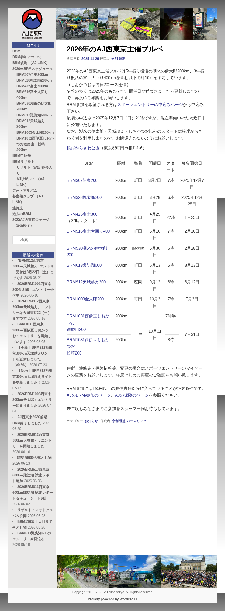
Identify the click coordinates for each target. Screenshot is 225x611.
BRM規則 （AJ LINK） (30, 63)
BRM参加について (27, 57)
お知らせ (91, 421)
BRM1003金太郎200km (35, 132)
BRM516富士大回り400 (88, 231)
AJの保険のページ (132, 395)
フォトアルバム (24, 190)
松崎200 (74, 353)
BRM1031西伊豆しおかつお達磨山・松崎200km (35, 144)
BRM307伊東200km (32, 74)
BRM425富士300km (32, 86)
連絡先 (17, 208)
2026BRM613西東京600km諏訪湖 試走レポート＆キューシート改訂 (32, 492)
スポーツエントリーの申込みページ (150, 104)
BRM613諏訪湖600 (84, 265)
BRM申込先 (21, 156)
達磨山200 (76, 329)
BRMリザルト (23, 162)
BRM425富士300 (82, 214)
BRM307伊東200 (82, 180)
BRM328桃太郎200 (84, 197)
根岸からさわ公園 (83, 148)
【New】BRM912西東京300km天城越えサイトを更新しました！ (32, 376)
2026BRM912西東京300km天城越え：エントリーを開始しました (32, 440)
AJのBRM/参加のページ (89, 395)
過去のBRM (21, 214)
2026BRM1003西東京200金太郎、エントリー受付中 (33, 289)
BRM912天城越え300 (86, 282)
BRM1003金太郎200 (85, 299)
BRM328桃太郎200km (34, 80)
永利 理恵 (118, 59)
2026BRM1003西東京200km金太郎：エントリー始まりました (32, 400)
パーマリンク (137, 421)
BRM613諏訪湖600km (34, 115)
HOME (17, 51)
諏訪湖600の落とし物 (34, 458)
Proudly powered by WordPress (112, 599)
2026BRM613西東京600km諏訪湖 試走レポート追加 (32, 475)
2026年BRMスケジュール (32, 69)
